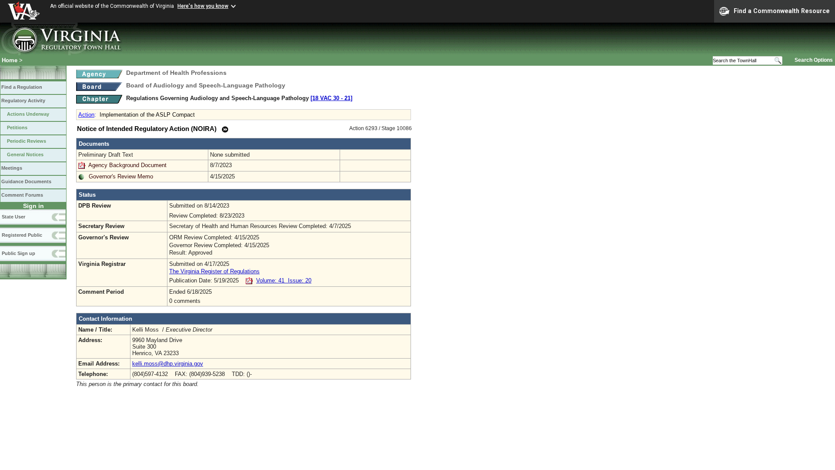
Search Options (814, 60)
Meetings (11, 168)
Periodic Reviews (26, 141)
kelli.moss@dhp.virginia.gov (167, 363)
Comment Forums (22, 195)
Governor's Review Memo (121, 176)
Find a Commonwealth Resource (782, 10)
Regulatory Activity (23, 100)
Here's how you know (202, 6)
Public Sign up (18, 253)
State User (13, 216)
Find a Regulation (21, 87)
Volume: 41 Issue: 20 (283, 280)
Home (9, 60)
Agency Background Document (127, 165)
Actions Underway (28, 114)
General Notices (25, 154)
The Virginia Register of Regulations (214, 271)
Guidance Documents (26, 181)
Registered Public (22, 235)
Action (86, 114)
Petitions (17, 127)
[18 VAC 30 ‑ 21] (331, 98)
